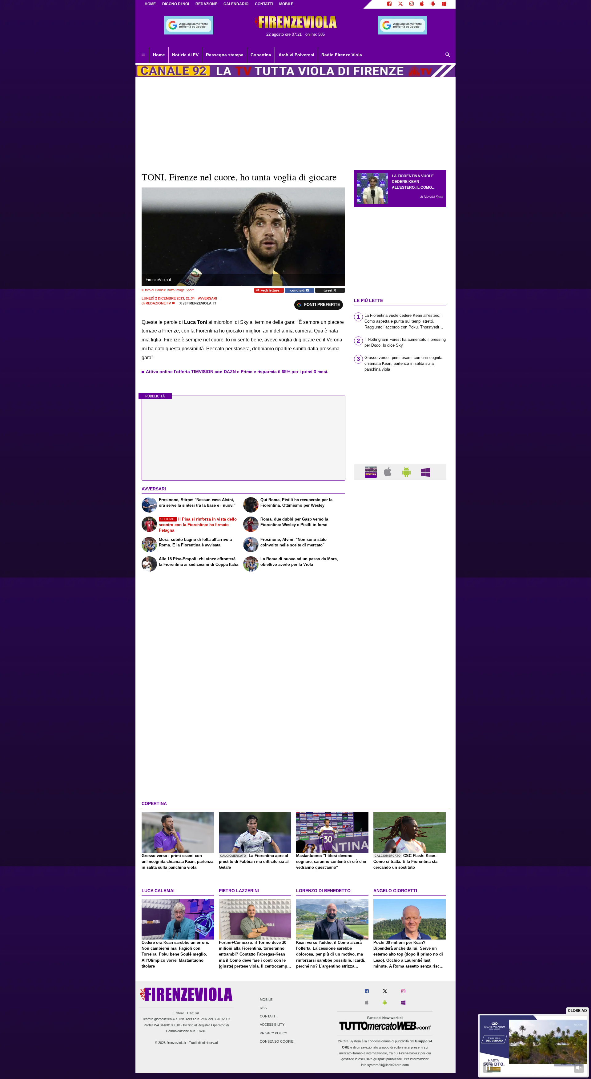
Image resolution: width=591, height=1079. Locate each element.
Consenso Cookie (276, 1041)
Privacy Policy (273, 1033)
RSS (263, 1008)
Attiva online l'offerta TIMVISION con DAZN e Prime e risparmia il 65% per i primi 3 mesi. (237, 371)
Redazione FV (158, 303)
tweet (328, 290)
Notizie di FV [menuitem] (185, 54)
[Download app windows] (444, 4)
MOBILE (286, 4)
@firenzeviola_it (199, 303)
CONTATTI (264, 4)
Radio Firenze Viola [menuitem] (341, 54)
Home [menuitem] (159, 54)
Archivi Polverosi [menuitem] (296, 54)
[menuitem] (143, 55)
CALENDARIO (235, 4)
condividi (298, 290)
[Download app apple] (422, 4)
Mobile (266, 999)
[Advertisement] (400, 723)
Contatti (268, 1016)
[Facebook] (389, 4)
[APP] (372, 471)
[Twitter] (400, 4)
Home (150, 4)
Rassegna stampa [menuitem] (224, 54)
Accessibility (272, 1025)
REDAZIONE (206, 4)
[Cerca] (447, 55)
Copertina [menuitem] (261, 54)
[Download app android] (432, 4)
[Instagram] (412, 4)
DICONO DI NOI (175, 4)
